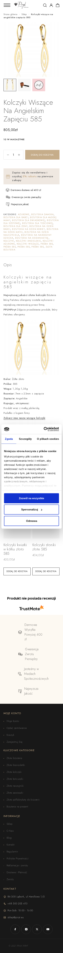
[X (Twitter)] (36, 929)
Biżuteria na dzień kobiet (28, 229)
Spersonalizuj (29, 509)
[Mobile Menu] (7, 5)
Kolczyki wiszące (28, 243)
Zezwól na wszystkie (31, 498)
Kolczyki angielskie (28, 240)
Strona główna (10, 14)
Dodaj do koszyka (42, 154)
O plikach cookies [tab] (48, 438)
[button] (17, 571)
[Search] (45, 5)
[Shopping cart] (57, 5)
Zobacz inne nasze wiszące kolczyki (24, 418)
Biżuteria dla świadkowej (28, 220)
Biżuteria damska (42, 214)
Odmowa (31, 520)
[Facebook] (15, 929)
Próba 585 (47, 243)
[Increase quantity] (20, 154)
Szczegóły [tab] (25, 438)
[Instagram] (26, 929)
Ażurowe (23, 214)
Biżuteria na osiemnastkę (32, 238)
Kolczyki (9, 240)
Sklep (24, 14)
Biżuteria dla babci (16, 217)
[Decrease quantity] (6, 154)
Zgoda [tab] (9, 438)
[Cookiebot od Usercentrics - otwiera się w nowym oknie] (44, 429)
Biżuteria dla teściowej (37, 223)
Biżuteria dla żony (16, 226)
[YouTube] (47, 929)
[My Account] (51, 5)
